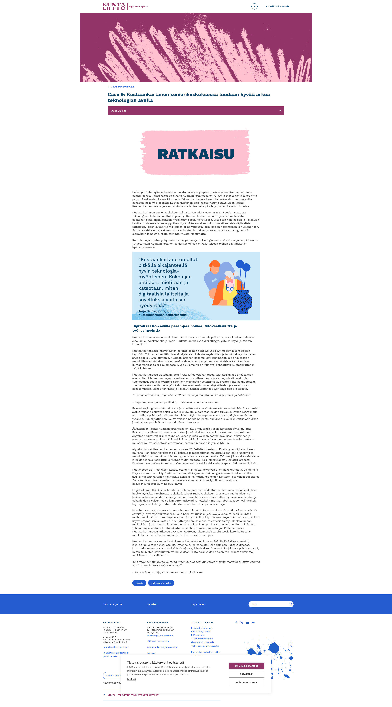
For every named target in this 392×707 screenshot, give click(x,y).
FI (254, 6)
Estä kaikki (246, 674)
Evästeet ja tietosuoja (202, 628)
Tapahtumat (198, 604)
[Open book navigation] (280, 110)
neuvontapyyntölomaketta (160, 636)
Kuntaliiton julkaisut (201, 631)
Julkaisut (152, 604)
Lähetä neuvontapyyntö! (119, 675)
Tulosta (139, 583)
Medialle (151, 653)
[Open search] (290, 604)
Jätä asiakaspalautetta (158, 641)
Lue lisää (131, 679)
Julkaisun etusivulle (122, 86)
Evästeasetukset (246, 682)
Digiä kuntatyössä (138, 6)
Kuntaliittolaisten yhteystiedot (162, 647)
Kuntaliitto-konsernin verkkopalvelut (133, 695)
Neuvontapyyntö (112, 604)
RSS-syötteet (198, 635)
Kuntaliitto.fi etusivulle (277, 6)
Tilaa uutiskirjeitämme (202, 639)
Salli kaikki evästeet (246, 666)
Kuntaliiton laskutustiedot (115, 647)
